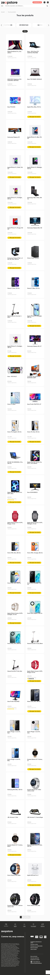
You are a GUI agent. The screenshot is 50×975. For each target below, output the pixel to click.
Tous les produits (12, 12)
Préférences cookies (34, 959)
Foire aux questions (34, 957)
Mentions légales (34, 947)
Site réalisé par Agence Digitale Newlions (36, 962)
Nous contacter (33, 956)
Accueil (3, 12)
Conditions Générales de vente (35, 942)
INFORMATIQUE (23, 25)
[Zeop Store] (10, 2)
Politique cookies (34, 944)
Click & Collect (33, 949)
